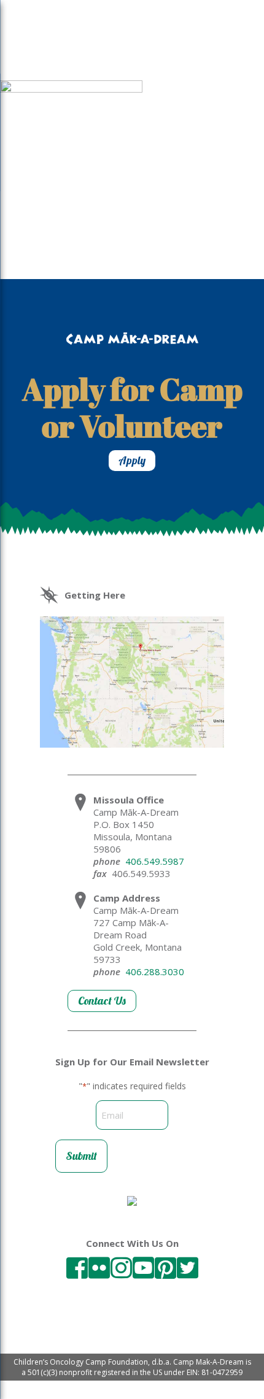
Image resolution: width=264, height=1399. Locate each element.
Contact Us (102, 1001)
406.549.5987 (154, 861)
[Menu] (23, 45)
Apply (132, 460)
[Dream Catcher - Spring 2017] (71, 89)
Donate (203, 48)
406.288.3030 (154, 971)
